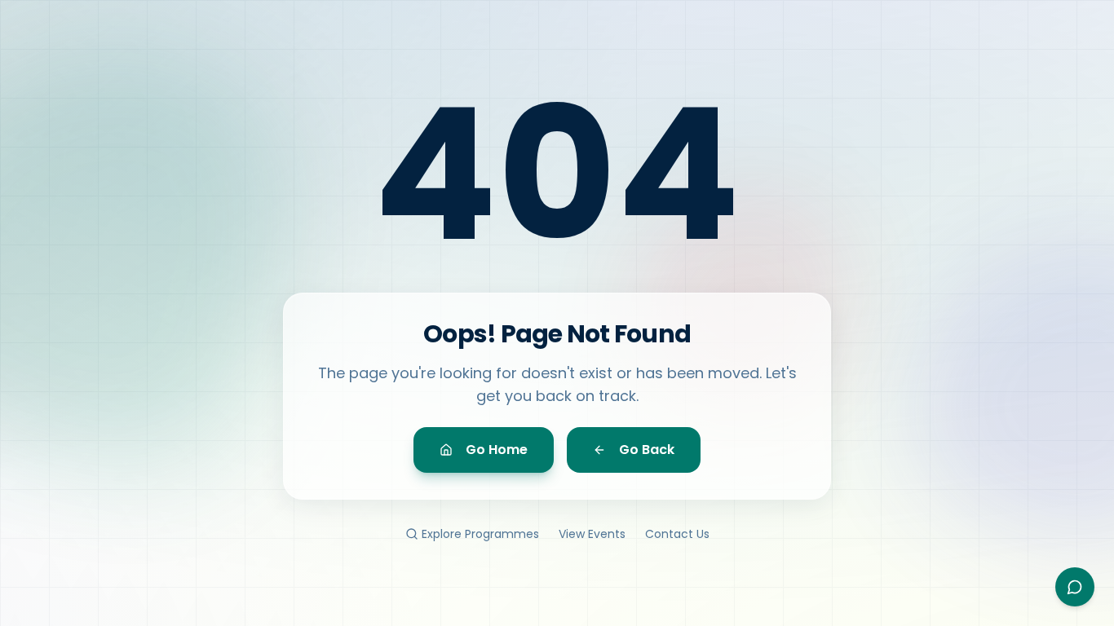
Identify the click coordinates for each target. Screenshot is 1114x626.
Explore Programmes (480, 534)
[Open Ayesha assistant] (1074, 586)
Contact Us (677, 534)
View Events (592, 534)
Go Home (497, 449)
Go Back (646, 449)
